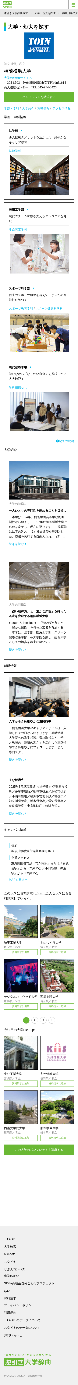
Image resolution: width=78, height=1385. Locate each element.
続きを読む (17, 544)
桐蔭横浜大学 (17, 70)
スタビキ (10, 1262)
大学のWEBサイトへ (18, 77)
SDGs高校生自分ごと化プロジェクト (29, 1283)
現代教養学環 (18, 367)
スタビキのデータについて (22, 1327)
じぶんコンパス (14, 1269)
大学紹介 (28, 108)
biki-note (10, 1254)
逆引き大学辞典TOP (16, 13)
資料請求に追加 (20, 952)
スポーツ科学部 (20, 288)
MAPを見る (17, 879)
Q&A (7, 1290)
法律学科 (15, 150)
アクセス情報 (61, 108)
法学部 (14, 130)
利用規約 (10, 1312)
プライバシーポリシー (19, 1305)
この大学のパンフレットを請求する (39, 1149)
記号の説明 (66, 441)
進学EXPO (11, 1275)
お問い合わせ (13, 1335)
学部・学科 (11, 108)
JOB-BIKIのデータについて (22, 1320)
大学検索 (10, 1246)
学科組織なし (18, 387)
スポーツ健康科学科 (49, 308)
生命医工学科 (18, 229)
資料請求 (10, 1298)
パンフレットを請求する (39, 97)
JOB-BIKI (10, 1239)
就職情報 (43, 108)
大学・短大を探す (45, 13)
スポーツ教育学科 (21, 308)
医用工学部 (17, 209)
